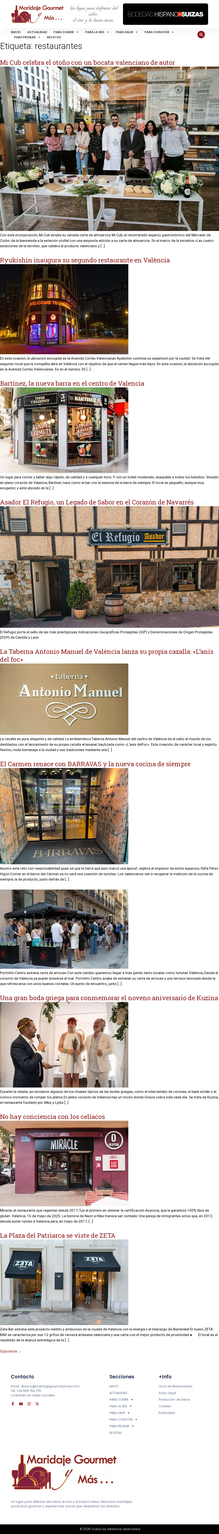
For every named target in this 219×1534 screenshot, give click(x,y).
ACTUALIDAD (37, 32)
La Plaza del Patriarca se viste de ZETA (57, 1235)
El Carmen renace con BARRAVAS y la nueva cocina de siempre (95, 764)
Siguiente (11, 1351)
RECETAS (54, 37)
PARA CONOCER (157, 32)
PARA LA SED (94, 32)
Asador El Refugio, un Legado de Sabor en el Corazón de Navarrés (97, 502)
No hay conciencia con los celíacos (52, 1116)
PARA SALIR (124, 32)
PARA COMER (64, 32)
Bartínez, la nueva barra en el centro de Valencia (72, 383)
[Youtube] (21, 1404)
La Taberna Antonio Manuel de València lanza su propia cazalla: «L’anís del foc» (106, 655)
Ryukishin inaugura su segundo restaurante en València (85, 260)
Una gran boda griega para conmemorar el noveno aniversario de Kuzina (109, 998)
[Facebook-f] (13, 1404)
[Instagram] (29, 1404)
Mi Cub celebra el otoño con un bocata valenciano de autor (87, 62)
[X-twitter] (37, 1404)
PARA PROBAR (25, 37)
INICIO (16, 32)
